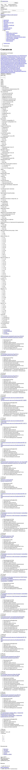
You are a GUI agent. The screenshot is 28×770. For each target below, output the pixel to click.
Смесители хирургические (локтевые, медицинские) (11, 70)
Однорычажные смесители (13, 59)
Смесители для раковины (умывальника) (14, 56)
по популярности (7, 331)
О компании (6, 751)
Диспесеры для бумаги (11, 33)
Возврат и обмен (7, 754)
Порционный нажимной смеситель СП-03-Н (12, 337)
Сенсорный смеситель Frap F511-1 (9, 377)
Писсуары (5, 21)
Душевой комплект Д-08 (7, 537)
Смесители (6, 20)
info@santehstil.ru (5, 767)
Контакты (5, 749)
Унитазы (5, 24)
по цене (5, 332)
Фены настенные (10, 34)
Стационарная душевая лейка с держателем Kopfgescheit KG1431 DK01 (11, 716)
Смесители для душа (8, 22)
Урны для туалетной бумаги (13, 35)
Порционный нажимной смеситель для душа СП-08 (13, 463)
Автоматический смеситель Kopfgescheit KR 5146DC (14, 400)
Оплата (5, 753)
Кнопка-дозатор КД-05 (6, 481)
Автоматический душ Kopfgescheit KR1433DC (12, 618)
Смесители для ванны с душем (12, 58)
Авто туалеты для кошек (12, 38)
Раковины (5, 26)
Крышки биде (6, 29)
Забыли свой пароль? (12, 14)
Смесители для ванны (6, 55)
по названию (6, 329)
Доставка (5, 750)
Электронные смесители (7, 67)
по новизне (6, 333)
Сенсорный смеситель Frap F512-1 (9, 355)
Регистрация (4, 14)
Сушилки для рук (7, 27)
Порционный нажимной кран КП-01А (10, 696)
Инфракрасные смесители (12, 64)
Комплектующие (10, 39)
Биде (7, 31)
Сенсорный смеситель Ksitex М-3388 (10, 675)
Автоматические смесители (12, 63)
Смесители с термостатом (12, 60)
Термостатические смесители (13, 62)
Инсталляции (9, 40)
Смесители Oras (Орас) (10, 69)
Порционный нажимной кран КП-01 (10, 657)
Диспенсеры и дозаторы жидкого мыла (15, 37)
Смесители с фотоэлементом (17, 66)
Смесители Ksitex (11, 72)
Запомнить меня (6, 12)
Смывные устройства (8, 25)
